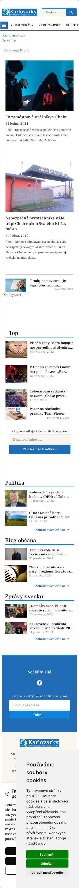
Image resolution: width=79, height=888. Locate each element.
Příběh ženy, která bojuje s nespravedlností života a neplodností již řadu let (52, 347)
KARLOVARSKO (49, 25)
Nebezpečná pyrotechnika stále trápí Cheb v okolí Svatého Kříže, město (35, 223)
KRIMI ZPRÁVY (22, 25)
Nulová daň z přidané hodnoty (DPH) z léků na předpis (48, 496)
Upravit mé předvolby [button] (47, 872)
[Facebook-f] (39, 683)
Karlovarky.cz (12, 35)
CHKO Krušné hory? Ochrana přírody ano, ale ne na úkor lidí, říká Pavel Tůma (51, 519)
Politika (14, 483)
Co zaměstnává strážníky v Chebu (36, 117)
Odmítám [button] (47, 863)
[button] (4, 25)
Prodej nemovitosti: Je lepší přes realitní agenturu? (48, 285)
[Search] (71, 12)
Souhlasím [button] (48, 854)
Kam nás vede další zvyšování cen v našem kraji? (47, 554)
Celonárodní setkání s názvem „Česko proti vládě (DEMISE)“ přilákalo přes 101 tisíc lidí (52, 398)
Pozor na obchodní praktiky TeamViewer (47, 411)
